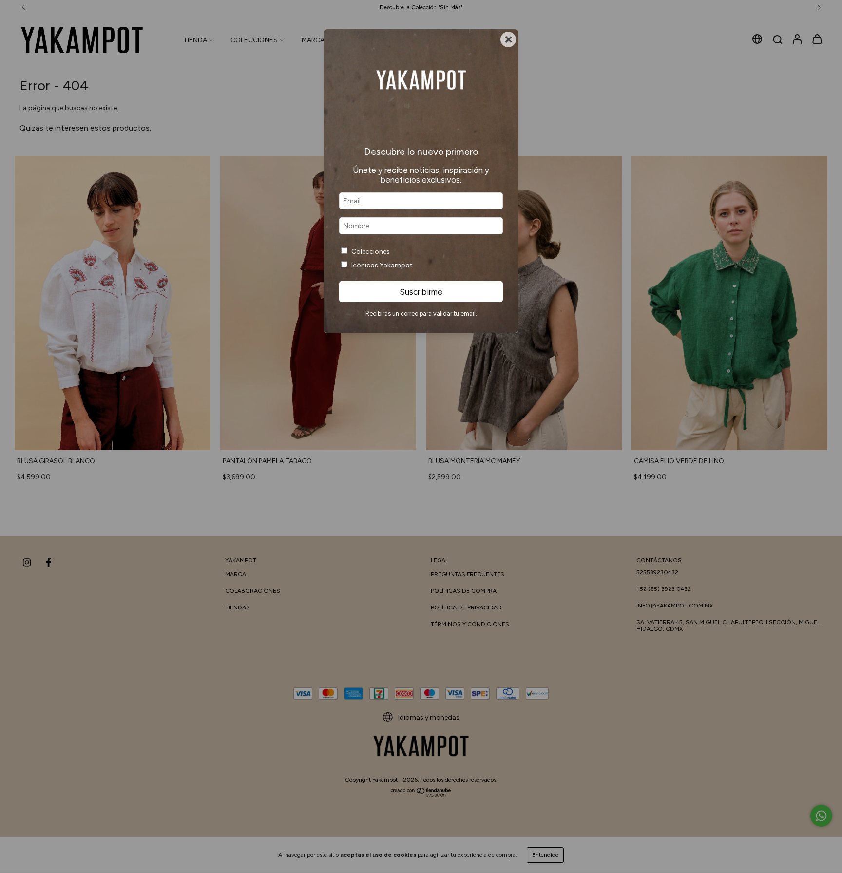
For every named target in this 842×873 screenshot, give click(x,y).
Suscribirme (421, 292)
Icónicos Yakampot (382, 265)
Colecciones (370, 251)
